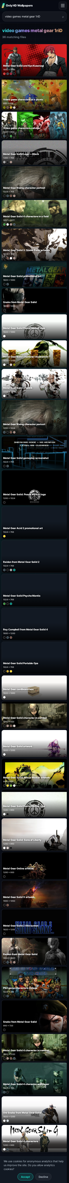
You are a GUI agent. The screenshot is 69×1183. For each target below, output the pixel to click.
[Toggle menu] (63, 5)
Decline (43, 1176)
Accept (25, 1176)
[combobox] (32, 16)
